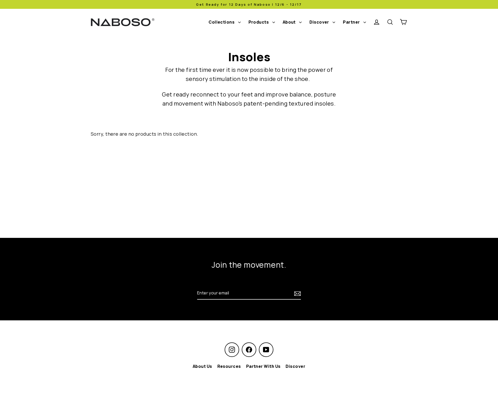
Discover (319, 22)
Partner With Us (263, 366)
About (290, 22)
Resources (229, 366)
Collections (222, 22)
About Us (202, 366)
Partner (352, 22)
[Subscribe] (297, 293)
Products (259, 22)
